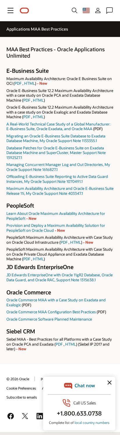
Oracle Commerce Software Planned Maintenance (49, 319)
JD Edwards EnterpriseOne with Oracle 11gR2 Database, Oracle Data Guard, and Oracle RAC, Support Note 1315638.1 (59, 277)
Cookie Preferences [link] (21, 388)
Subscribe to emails (21, 397)
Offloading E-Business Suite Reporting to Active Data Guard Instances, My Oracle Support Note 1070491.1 (57, 179)
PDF (18, 83)
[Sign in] (97, 10)
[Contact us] (109, 10)
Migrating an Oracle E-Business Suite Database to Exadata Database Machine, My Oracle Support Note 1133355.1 (55, 138)
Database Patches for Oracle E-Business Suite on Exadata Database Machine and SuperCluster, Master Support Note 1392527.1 (56, 153)
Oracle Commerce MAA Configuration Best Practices (51, 312)
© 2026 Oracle (17, 378)
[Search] (74, 10)
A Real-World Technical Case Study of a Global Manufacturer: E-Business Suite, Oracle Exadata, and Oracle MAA (58, 126)
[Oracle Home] (24, 10)
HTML (29, 83)
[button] (10, 10)
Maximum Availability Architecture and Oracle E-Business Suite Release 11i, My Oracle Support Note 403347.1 (60, 191)
